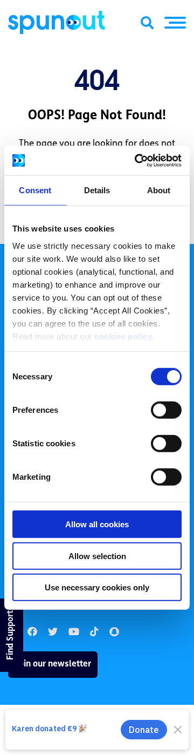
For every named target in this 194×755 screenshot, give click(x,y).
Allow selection (97, 555)
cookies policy (123, 336)
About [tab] (159, 190)
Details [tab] (97, 190)
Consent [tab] (35, 190)
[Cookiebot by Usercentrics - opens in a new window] (137, 160)
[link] (53, 632)
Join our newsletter (53, 664)
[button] (175, 23)
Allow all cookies (97, 524)
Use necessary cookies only (97, 587)
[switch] (166, 410)
